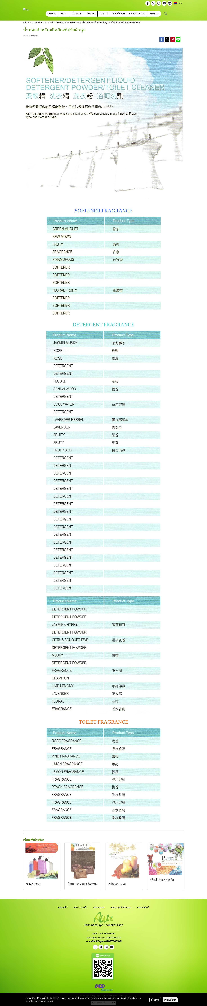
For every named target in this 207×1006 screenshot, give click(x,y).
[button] (166, 13)
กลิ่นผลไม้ (62, 907)
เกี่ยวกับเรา (77, 13)
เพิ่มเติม (153, 13)
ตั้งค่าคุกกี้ (155, 999)
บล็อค (103, 13)
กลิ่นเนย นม (98, 907)
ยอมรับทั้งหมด (170, 999)
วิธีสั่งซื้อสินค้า (118, 13)
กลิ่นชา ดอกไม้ (80, 907)
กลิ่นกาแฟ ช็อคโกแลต (120, 907)
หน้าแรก (51, 13)
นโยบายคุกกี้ (48, 1001)
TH (179, 3)
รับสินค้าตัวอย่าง (136, 13)
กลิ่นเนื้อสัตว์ (143, 907)
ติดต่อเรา (91, 13)
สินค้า (63, 13)
